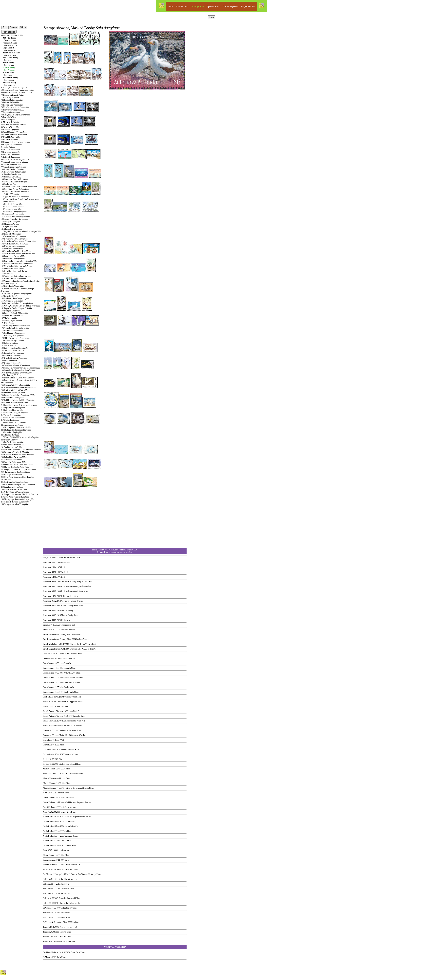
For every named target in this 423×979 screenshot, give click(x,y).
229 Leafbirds (12, 442)
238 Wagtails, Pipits (13, 462)
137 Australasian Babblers (18, 254)
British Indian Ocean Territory (54, 634)
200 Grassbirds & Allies (16, 385)
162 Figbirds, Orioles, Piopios (17, 308)
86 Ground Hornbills (14, 134)
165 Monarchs (12, 316)
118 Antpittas (11, 209)
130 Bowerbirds (14, 239)
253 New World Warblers (15, 497)
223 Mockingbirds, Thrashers (16, 427)
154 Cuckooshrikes (15, 298)
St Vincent (47, 908)
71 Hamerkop (10, 97)
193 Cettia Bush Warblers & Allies (18, 370)
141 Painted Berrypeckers (17, 263)
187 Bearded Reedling (14, 358)
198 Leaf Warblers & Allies (17, 378)
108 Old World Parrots (15, 189)
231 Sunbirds (11, 447)
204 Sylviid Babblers (13, 393)
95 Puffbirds (10, 157)
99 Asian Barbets (13, 167)
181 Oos (8, 345)
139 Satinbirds (12, 259)
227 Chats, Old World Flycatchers (20, 437)
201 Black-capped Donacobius (18, 388)
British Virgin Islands (51, 644)
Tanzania (46, 927)
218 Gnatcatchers (13, 417)
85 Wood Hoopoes (14, 132)
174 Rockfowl (12, 330)
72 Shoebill (12, 100)
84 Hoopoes (10, 130)
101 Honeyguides (13, 172)
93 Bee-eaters (10, 152)
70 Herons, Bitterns (12, 95)
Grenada (46, 740)
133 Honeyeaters (13, 246)
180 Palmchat (9, 343)
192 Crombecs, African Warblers (20, 368)
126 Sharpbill (11, 229)
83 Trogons (10, 127)
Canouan (46, 654)
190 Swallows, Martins (15, 365)
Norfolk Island (49, 817)
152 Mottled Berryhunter (16, 293)
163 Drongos (10, 311)
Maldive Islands (49, 769)
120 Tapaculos (12, 214)
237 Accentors (11, 459)
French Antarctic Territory (53, 711)
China (45, 658)
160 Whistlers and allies (17, 303)
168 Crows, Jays (11, 321)
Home (170, 6)
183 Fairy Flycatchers (14, 348)
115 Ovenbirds (11, 204)
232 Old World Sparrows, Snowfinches (21, 450)
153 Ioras (9, 296)
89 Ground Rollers (15, 142)
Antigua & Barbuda (50, 558)
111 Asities (10, 194)
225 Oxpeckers (11, 432)
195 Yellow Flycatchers (16, 373)
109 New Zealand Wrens (16, 192)
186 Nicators (10, 355)
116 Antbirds (12, 206)
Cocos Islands (48, 663)
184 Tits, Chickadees (12, 350)
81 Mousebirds (10, 122)
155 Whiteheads (12, 301)
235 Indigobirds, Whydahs (15, 457)
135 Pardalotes (12, 249)
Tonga (45, 936)
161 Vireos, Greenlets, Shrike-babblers (20, 306)
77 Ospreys (10, 112)
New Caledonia (49, 797)
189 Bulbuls (11, 363)
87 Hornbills (10, 137)
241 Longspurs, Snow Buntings (18, 469)
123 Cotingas (10, 221)
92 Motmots (10, 149)
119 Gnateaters (13, 211)
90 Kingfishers (11, 144)
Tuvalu (45, 941)
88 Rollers (9, 139)
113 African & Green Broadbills (20, 199)
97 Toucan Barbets (14, 162)
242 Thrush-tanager (15, 472)
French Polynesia (50, 721)
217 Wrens (11, 415)
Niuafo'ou (47, 812)
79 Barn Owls (10, 117)
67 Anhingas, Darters (14, 87)
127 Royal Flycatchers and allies (21, 231)
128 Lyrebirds (11, 234)
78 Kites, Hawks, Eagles (15, 115)
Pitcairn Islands (49, 855)
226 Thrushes (10, 435)
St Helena (47, 879)
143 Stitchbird (12, 268)
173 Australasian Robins (15, 328)
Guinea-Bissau (49, 754)
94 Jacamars (10, 154)
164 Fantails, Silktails (14, 313)
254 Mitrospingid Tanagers (17, 499)
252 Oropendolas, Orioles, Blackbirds (19, 494)
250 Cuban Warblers (14, 489)
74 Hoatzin (12, 105)
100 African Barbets (12, 169)
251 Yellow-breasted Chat (15, 492)
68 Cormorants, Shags (17, 90)
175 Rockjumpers (13, 333)
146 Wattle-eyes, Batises (16, 276)
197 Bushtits (11, 375)
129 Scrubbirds (13, 236)
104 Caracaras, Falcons (14, 179)
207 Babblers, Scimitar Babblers (18, 400)
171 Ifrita (8, 323)
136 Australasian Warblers (16, 251)
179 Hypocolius (12, 340)
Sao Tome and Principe (52, 874)
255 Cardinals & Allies (15, 502)
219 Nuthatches (10, 420)
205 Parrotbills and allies (18, 395)
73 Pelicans (10, 102)
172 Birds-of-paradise (15, 326)
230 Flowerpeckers (12, 445)
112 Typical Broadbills (15, 197)
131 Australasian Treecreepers (18, 241)
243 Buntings (11, 474)
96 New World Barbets (15, 159)
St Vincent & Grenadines (52, 922)
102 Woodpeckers (11, 174)
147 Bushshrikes (13, 278)
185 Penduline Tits (12, 353)
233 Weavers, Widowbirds (15, 452)
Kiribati (46, 759)
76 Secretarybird (12, 110)
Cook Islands (48, 697)
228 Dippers (9, 440)
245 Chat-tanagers (14, 482)
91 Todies (8, 147)
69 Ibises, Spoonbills (16, 92)
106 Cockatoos (11, 184)
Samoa (45, 869)
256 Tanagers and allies (15, 504)
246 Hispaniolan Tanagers (18, 484)
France (45, 701)
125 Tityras (9, 226)
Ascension (47, 562)
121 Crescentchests (15, 216)
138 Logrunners (13, 256)
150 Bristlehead (12, 286)
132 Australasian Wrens (14, 244)
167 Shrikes (9, 318)
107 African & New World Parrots (19, 187)
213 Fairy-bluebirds (12, 410)
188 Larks (9, 360)
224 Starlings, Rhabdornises (16, 430)
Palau (45, 850)
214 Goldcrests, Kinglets (14, 412)
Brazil (45, 625)
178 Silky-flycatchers (15, 338)
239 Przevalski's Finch (17, 464)
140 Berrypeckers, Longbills (19, 261)
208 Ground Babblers (14, 402)
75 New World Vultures (15, 107)
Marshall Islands (49, 773)
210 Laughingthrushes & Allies (19, 405)
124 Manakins (10, 224)
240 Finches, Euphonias (15, 467)
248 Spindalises (12, 487)
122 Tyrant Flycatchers (14, 219)
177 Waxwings (12, 335)
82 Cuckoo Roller (13, 125)
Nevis (45, 793)
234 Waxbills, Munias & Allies (17, 455)
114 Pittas (8, 201)
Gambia (46, 730)
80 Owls (8, 120)
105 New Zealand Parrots (15, 182)
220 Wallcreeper (13, 422)
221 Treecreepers (12, 425)
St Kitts (46, 898)
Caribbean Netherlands (52, 952)
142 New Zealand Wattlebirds (17, 266)
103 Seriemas (11, 177)
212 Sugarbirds (13, 407)
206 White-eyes (12, 397)
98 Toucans (11, 164)
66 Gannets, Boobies (12, 35)
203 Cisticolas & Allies (14, 390)
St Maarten (47, 957)
